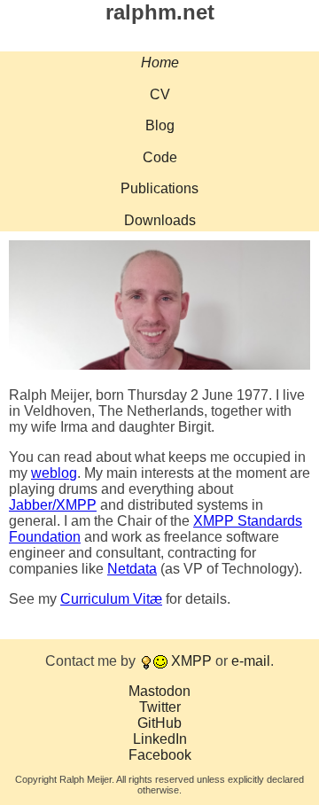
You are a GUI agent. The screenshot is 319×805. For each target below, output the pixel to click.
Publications (159, 188)
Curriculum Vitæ (111, 598)
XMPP (191, 660)
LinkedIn (160, 738)
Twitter (160, 707)
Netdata (132, 568)
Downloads (160, 220)
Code (160, 157)
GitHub (159, 723)
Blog (160, 125)
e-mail (250, 660)
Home (160, 62)
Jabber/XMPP (53, 504)
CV (160, 94)
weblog (54, 473)
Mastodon (159, 691)
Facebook (159, 754)
